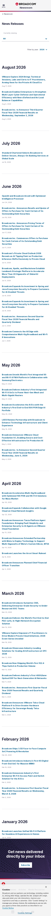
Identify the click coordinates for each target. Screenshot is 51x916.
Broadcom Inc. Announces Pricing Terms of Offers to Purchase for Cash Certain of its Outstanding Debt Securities (23, 226)
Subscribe (25, 865)
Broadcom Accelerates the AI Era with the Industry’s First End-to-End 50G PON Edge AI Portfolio (23, 408)
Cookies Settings (25, 913)
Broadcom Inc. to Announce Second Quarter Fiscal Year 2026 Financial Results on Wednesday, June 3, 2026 (23, 453)
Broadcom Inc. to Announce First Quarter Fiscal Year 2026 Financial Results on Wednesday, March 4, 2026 (25, 791)
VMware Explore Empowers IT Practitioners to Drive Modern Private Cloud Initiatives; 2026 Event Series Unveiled (24, 636)
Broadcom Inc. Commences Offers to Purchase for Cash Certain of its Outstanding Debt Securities (25, 241)
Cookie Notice (8, 908)
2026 (42, 49)
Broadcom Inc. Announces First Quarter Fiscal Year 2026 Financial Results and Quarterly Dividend (24, 690)
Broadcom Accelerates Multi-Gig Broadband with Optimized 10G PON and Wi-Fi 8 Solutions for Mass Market (24, 496)
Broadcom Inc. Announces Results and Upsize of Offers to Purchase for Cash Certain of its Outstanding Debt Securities (25, 211)
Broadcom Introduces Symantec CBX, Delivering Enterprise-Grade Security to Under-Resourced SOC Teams (25, 606)
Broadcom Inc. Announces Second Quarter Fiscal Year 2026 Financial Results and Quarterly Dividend (23, 319)
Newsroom (26, 7)
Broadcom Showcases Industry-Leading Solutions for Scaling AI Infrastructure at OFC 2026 (24, 651)
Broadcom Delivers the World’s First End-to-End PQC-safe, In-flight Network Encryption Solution (25, 621)
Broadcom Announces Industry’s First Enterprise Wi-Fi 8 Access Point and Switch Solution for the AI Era (23, 776)
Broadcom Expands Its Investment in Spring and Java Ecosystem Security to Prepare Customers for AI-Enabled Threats (25, 289)
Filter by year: (32, 49)
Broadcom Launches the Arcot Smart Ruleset (24, 553)
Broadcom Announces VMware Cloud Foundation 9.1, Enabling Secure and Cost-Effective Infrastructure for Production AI (22, 438)
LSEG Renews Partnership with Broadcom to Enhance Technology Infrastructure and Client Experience (25, 423)
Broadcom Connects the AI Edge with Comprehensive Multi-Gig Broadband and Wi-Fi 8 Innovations (25, 334)
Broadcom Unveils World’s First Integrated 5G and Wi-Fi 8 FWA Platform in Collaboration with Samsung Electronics (25, 377)
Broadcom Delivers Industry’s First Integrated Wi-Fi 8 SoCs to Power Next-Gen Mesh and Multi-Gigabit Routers (24, 392)
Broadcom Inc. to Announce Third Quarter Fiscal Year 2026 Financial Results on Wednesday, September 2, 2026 (22, 113)
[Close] (46, 887)
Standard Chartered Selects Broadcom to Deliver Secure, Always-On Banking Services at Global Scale (25, 156)
